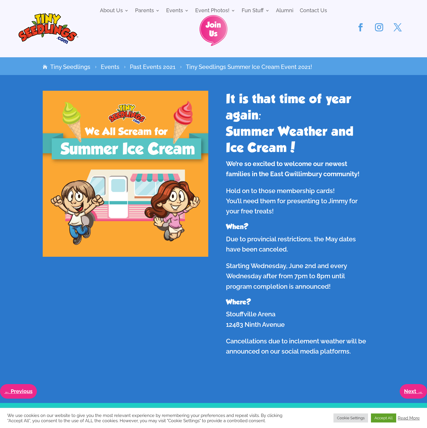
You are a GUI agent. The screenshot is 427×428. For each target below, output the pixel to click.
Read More (409, 417)
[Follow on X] (398, 27)
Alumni (284, 10)
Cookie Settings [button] (351, 418)
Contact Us (313, 10)
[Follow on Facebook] (360, 27)
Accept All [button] (383, 418)
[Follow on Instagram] (379, 27)
